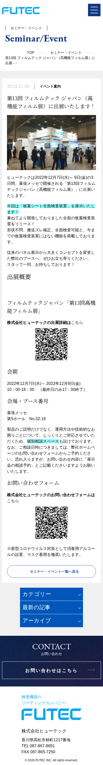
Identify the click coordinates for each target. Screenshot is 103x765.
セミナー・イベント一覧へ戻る (54, 571)
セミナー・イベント (66, 53)
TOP (30, 53)
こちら (77, 322)
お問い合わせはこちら (51, 670)
